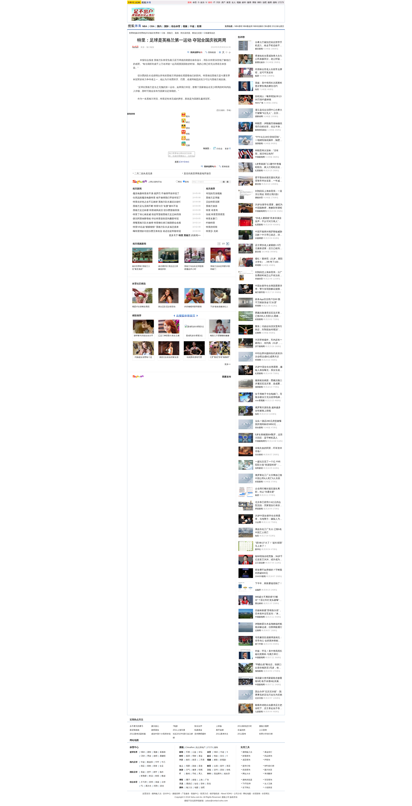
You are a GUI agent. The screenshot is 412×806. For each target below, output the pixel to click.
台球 (163, 782)
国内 (159, 26)
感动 (188, 128)
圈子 (188, 780)
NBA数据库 (248, 26)
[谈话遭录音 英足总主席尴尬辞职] (168, 255)
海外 (162, 772)
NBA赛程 (238, 26)
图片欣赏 (268, 770)
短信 (196, 783)
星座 (200, 766)
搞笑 (188, 139)
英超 (143, 772)
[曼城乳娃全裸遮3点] (194, 327)
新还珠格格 (134, 730)
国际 (166, 26)
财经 (210, 2)
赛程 (149, 752)
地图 (196, 787)
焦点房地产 (201, 747)
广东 (207, 780)
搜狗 (275, 2)
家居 (228, 2)
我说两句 (218, 774)
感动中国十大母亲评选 (161, 734)
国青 (155, 766)
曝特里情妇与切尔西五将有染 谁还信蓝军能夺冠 (157, 231)
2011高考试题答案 (138, 734)
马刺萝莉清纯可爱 (194, 357)
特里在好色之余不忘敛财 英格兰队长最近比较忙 (157, 201)
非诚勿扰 (241, 730)
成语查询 (246, 760)
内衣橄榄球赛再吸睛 (193, 306)
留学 (222, 766)
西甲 (155, 772)
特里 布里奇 (212, 210)
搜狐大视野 (264, 726)
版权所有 (234, 797)
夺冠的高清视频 (214, 193)
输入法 (189, 787)
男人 (200, 774)
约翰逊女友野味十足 (143, 357)
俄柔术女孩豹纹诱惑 (141, 306)
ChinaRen (189, 747)
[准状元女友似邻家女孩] (169, 348)
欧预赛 (144, 776)
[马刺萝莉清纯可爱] (194, 348)
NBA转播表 (258, 26)
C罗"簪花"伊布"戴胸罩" (219, 357)
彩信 (209, 783)
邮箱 (194, 780)
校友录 (227, 774)
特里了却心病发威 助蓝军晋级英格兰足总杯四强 (157, 214)
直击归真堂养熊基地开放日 (197, 173)
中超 (192, 26)
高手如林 (220, 730)
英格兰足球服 (213, 197)
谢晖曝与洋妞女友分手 (143, 335)
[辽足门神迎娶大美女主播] (169, 327)
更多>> (228, 364)
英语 (228, 766)
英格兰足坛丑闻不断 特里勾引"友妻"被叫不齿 (155, 206)
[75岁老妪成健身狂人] (220, 295)
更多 (227, 149)
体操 (157, 782)
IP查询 (267, 760)
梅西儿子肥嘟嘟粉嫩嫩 (219, 335)
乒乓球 (144, 782)
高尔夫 (148, 786)
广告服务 (185, 793)
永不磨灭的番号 (136, 726)
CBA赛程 (267, 26)
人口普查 (263, 730)
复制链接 (212, 52)
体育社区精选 (139, 283)
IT (214, 2)
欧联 (157, 776)
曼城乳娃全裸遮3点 (194, 335)
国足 (143, 766)
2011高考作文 (222, 734)
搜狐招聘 (176, 793)
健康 (194, 770)
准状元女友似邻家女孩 (168, 357)
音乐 (222, 756)
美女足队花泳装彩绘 (167, 306)
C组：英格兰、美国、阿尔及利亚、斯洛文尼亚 (182, 33)
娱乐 (202, 2)
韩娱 (216, 756)
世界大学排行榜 (266, 734)
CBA (152, 26)
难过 (188, 122)
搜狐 (181, 747)
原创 (222, 770)
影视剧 (223, 760)
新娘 (194, 766)
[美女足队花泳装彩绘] (168, 295)
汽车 (218, 2)
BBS (259, 2)
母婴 (188, 766)
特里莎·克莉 (212, 231)
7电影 (175, 726)
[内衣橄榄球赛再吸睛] (194, 295)
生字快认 (246, 787)
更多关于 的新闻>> (185, 235)
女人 (234, 2)
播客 (216, 760)
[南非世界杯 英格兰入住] (142, 255)
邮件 (244, 2)
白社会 (219, 149)
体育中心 (134, 747)
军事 (188, 752)
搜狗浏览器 (247, 780)
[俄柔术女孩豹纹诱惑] (142, 295)
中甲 (157, 762)
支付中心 (167, 793)
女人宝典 (268, 783)
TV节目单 (247, 783)
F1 (142, 786)
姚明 (155, 756)
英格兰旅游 (211, 206)
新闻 (190, 2)
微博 (249, 2)
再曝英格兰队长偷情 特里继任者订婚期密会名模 (157, 222)
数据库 (150, 762)
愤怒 (188, 134)
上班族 (219, 726)
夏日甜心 (155, 726)
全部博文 (266, 793)
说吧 (265, 2)
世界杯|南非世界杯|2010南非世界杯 (144, 33)
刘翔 (156, 786)
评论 (200, 752)
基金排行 (268, 752)
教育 (209, 766)
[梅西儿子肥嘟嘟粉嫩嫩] (220, 327)
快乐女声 (198, 726)
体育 (195, 2)
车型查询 (268, 780)
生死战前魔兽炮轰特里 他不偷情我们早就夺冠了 (157, 197)
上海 (201, 780)
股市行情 (246, 766)
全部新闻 (256, 793)
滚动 (162, 786)
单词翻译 (268, 774)
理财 (194, 756)
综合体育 (175, 26)
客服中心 (195, 793)
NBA (144, 26)
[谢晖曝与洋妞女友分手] (143, 327)
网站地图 (247, 793)
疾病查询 (246, 770)
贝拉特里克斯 (213, 201)
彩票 (199, 26)
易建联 (163, 756)
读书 (216, 770)
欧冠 (151, 776)
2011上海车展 (179, 730)
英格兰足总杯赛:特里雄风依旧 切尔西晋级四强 (156, 210)
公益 (194, 752)
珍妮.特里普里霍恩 (215, 214)
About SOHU (226, 793)
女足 (162, 766)
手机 (194, 774)
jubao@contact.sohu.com (217, 801)
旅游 (181, 770)
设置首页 (146, 793)
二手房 (201, 760)
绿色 (228, 770)
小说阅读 (268, 787)
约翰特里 (210, 222)
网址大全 (246, 774)
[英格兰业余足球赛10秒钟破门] (220, 255)
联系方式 (204, 793)
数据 (163, 776)
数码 (188, 774)
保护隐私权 (214, 793)
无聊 (188, 145)
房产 (223, 2)
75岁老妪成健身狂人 (219, 306)
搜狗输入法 (247, 752)
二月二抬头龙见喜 (143, 173)
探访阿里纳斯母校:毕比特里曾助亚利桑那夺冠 (156, 218)
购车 (188, 760)
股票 (188, 756)
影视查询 (246, 756)
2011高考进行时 (245, 726)
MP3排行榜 (269, 766)
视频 (239, 2)
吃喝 (200, 770)
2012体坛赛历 (278, 26)
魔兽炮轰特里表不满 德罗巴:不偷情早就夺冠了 (156, 193)
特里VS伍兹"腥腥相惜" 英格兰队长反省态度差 (156, 227)
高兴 (188, 116)
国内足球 (133, 762)
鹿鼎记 (189, 783)
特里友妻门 (211, 218)
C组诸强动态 (209, 33)
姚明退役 (155, 730)
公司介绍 (238, 793)
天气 (188, 770)
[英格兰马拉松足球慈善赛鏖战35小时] (194, 255)
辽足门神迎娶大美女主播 (168, 335)
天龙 (181, 783)
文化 (209, 770)
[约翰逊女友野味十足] (143, 348)
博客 (254, 2)
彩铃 (203, 783)
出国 (216, 766)
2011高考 (242, 734)
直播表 (163, 752)
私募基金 (198, 730)
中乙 (163, 762)
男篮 (149, 756)
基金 (200, 756)
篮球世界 (133, 752)
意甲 (149, 772)
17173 (281, 2)
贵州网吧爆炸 (200, 734)
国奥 (149, 766)
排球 (151, 782)
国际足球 (133, 772)
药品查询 (268, 756)
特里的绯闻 (211, 227)
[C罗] (220, 348)
